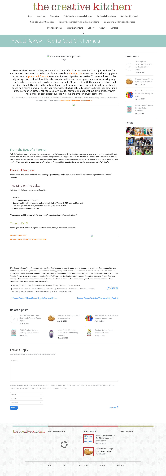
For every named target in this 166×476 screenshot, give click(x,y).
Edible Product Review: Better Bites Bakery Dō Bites (144, 93)
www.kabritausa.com (18, 235)
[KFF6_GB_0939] (139, 150)
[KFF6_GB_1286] (130, 132)
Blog (29, 285)
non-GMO (15, 292)
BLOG (66, 466)
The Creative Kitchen (42, 292)
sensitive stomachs (27, 292)
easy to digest (17, 289)
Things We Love (60, 285)
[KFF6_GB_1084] (130, 150)
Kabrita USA (75, 73)
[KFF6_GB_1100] (139, 141)
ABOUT (102, 466)
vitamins (54, 292)
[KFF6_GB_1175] (148, 132)
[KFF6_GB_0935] (148, 150)
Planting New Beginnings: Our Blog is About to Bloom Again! (30, 318)
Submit (13, 408)
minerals (92, 289)
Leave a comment (74, 285)
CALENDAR (83, 466)
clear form (112, 407)
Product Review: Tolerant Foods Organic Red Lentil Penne (35, 298)
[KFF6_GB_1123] (130, 141)
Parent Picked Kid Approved (43, 285)
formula (27, 289)
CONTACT (120, 466)
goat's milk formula (61, 289)
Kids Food (83, 289)
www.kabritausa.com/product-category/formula (28, 239)
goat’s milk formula (38, 76)
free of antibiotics (37, 289)
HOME (50, 466)
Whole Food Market (65, 292)
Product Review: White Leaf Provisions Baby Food (96, 298)
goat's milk (49, 289)
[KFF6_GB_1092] (148, 141)
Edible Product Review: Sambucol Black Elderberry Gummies (67, 332)
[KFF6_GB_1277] (139, 132)
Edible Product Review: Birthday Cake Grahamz (144, 108)
